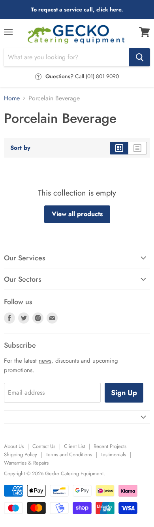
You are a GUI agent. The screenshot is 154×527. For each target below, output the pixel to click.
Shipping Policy (20, 454)
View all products (77, 213)
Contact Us (43, 446)
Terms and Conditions (69, 454)
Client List (74, 446)
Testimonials (113, 454)
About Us (14, 446)
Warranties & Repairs (26, 463)
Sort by (20, 148)
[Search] (139, 57)
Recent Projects (110, 446)
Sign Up (124, 393)
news (45, 360)
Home (12, 98)
